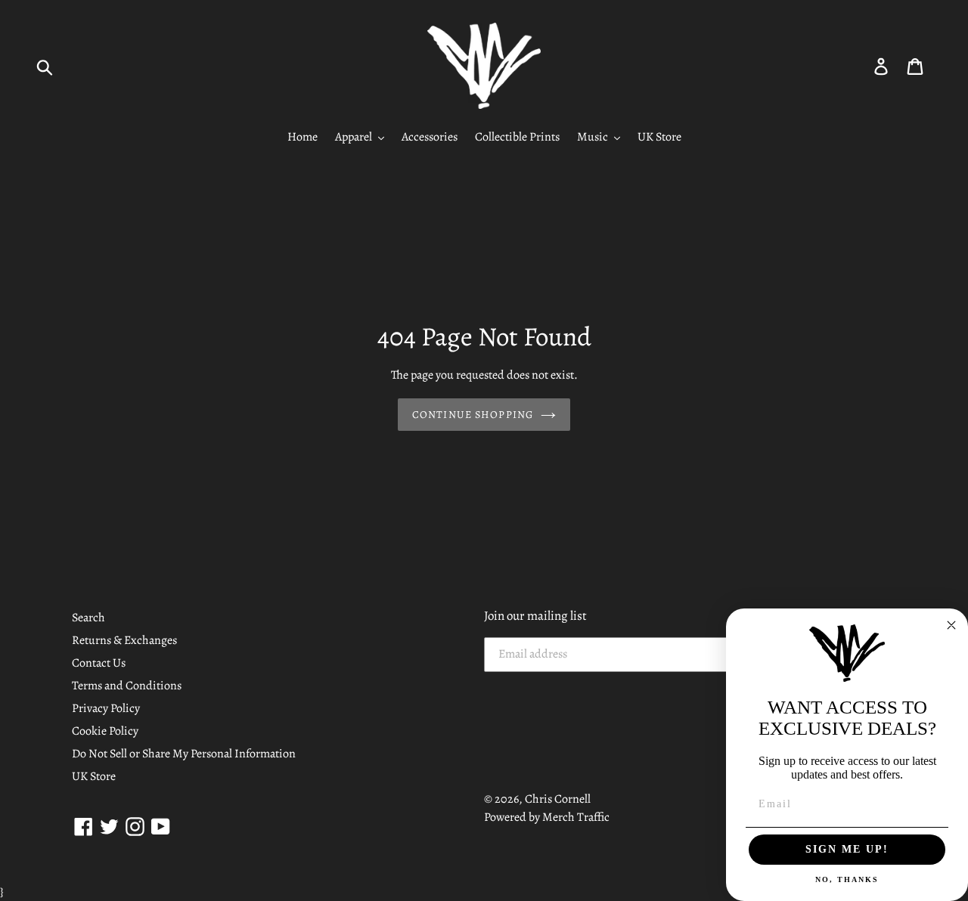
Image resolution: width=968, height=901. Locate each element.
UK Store (94, 776)
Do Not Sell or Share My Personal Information (184, 753)
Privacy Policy (106, 708)
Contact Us (99, 663)
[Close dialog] (951, 625)
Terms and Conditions (127, 685)
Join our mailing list (535, 616)
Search (88, 617)
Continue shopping (472, 414)
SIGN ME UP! (847, 849)
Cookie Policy (105, 731)
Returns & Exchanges (124, 640)
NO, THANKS (847, 879)
